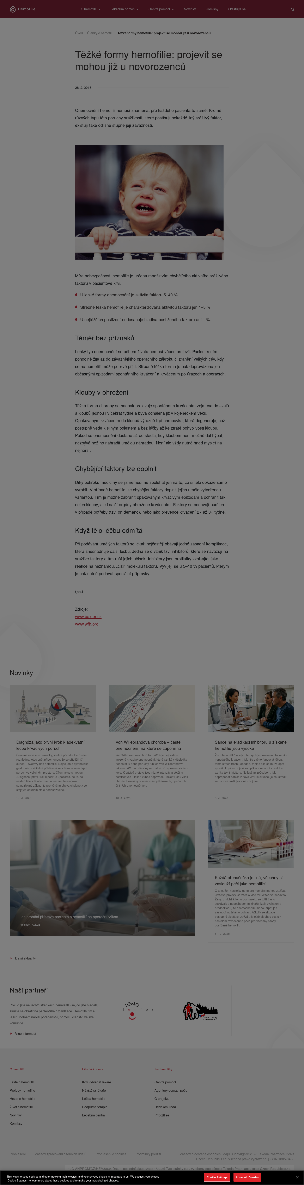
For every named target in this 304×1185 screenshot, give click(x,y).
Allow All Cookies (247, 1177)
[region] (152, 1177)
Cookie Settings (217, 1177)
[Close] (297, 1177)
